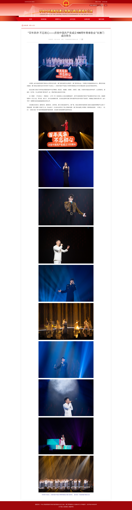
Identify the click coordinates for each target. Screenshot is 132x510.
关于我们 (61, 507)
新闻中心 (58, 19)
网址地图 (105, 1)
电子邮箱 (99, 1)
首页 (30, 19)
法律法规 (87, 19)
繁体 (106, 5)
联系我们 (66, 507)
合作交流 (72, 19)
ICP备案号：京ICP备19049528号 (89, 504)
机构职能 (43, 19)
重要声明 (71, 507)
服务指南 (101, 19)
